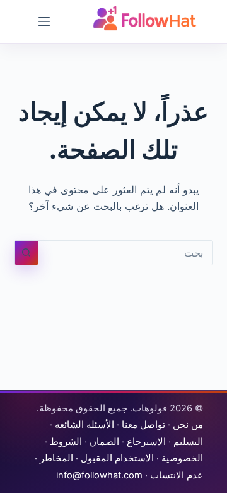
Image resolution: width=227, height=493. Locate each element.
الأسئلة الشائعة (84, 424)
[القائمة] (44, 21)
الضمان (104, 441)
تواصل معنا (143, 424)
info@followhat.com (99, 475)
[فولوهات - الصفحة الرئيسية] (145, 18)
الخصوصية (182, 458)
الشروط (66, 441)
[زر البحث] (26, 253)
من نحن (188, 424)
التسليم (188, 441)
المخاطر (56, 458)
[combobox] (125, 252)
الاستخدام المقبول (117, 458)
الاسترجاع (146, 441)
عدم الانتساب (176, 475)
